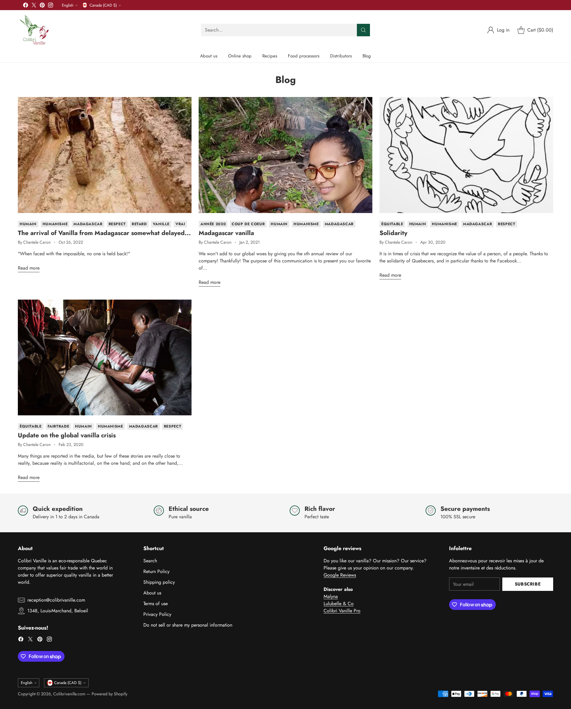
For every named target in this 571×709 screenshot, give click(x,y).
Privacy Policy (157, 614)
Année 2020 (213, 224)
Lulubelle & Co (339, 603)
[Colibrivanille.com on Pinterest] (42, 6)
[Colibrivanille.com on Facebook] (26, 6)
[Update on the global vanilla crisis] (105, 357)
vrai (180, 224)
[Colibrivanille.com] (34, 30)
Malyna (331, 596)
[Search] (363, 30)
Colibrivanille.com (69, 694)
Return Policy (156, 571)
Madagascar (87, 224)
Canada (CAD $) (103, 5)
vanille (161, 224)
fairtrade (58, 426)
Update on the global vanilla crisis (67, 435)
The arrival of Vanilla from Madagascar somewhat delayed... (104, 232)
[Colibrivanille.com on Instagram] (51, 6)
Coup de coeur (248, 224)
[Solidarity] (466, 155)
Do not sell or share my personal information (187, 625)
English (67, 5)
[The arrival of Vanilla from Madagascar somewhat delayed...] (105, 155)
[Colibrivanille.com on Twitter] (34, 6)
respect (117, 224)
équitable (392, 224)
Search (150, 560)
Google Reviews (340, 575)
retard (139, 224)
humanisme (55, 224)
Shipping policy (159, 582)
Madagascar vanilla (226, 232)
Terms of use (155, 603)
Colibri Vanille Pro (342, 610)
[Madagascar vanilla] (285, 155)
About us (152, 592)
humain (28, 224)
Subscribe (528, 584)
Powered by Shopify (109, 694)
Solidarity (393, 232)
